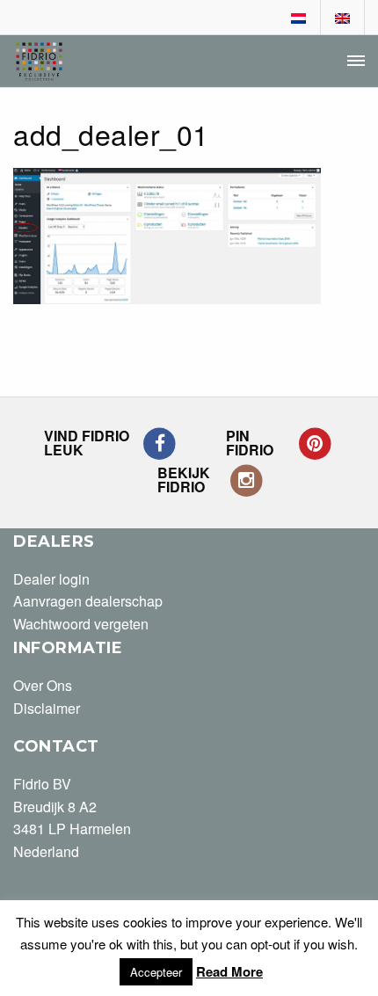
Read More (229, 971)
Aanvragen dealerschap (88, 601)
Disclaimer (46, 708)
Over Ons (42, 685)
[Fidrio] (39, 61)
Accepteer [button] (156, 971)
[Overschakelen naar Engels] (343, 18)
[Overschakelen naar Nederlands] (299, 18)
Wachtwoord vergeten (81, 624)
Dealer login (51, 579)
